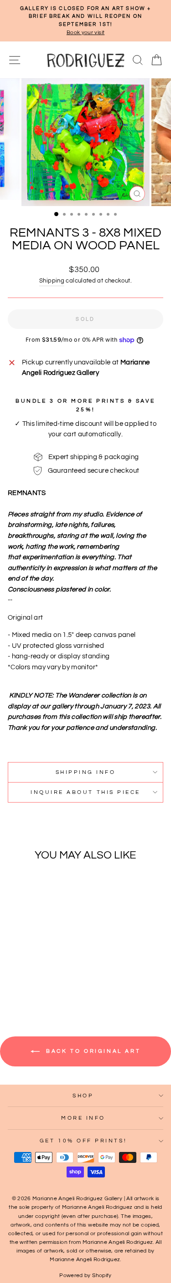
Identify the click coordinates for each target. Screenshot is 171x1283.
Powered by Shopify (85, 1275)
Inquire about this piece (85, 792)
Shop (83, 1095)
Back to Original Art (92, 1051)
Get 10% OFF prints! (83, 1140)
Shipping (51, 281)
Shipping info (86, 772)
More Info (83, 1118)
